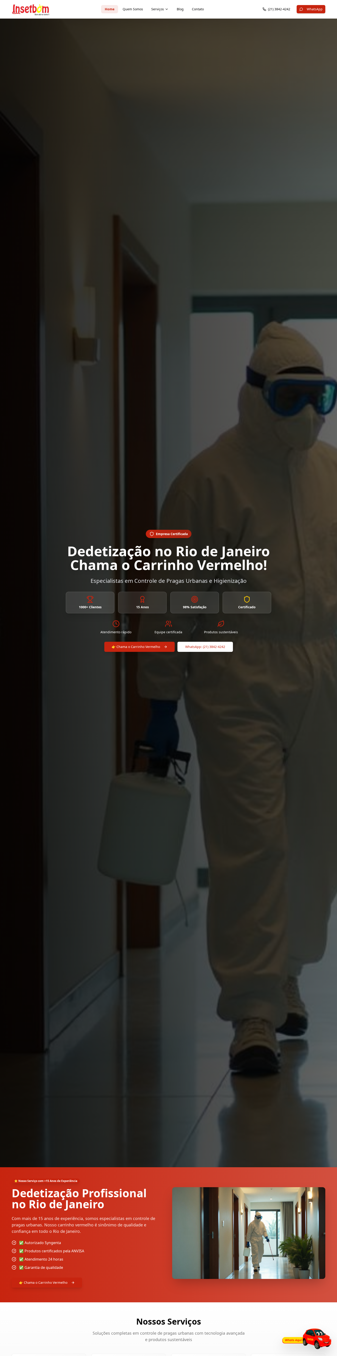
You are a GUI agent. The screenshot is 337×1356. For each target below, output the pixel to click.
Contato (198, 9)
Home (109, 9)
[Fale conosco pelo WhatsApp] (305, 1338)
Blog (180, 9)
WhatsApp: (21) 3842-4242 (205, 647)
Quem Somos (133, 9)
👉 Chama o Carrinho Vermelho (136, 647)
